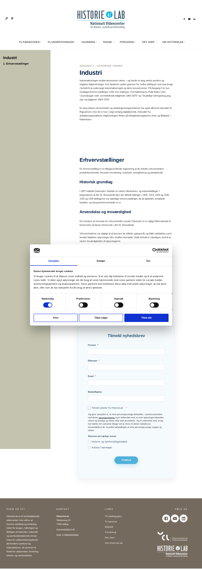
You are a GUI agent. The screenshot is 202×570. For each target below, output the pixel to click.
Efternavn (92, 361)
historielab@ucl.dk (65, 529)
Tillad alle (146, 317)
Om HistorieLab (172, 42)
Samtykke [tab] (53, 261)
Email (91, 376)
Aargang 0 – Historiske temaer (101, 66)
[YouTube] (189, 19)
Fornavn (92, 345)
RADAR (107, 42)
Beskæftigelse (95, 392)
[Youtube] (175, 518)
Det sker (148, 42)
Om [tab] (148, 261)
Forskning (127, 42)
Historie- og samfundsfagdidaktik (109, 441)
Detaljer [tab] (101, 261)
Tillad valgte (101, 317)
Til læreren (111, 521)
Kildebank (88, 42)
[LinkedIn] (194, 19)
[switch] (83, 305)
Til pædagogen (29, 42)
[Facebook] (184, 19)
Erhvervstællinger (17, 63)
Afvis (56, 317)
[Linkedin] (183, 518)
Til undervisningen (61, 42)
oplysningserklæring (107, 417)
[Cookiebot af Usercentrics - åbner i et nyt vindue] (155, 250)
